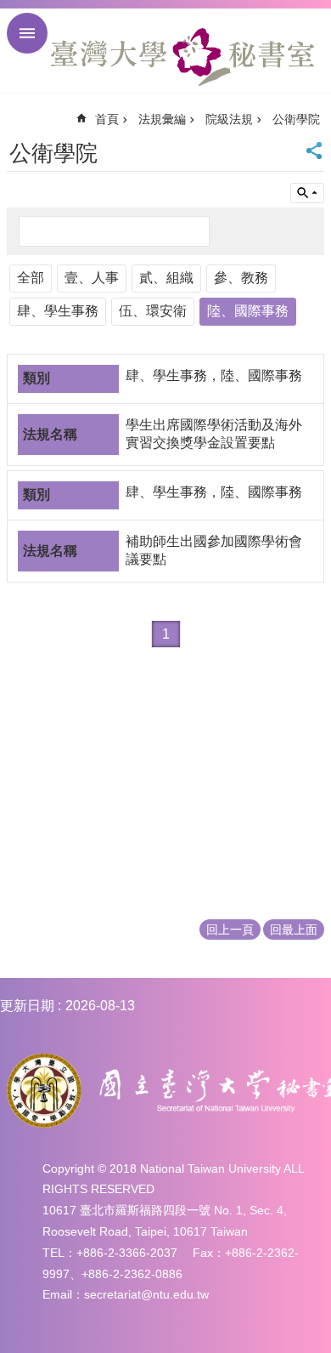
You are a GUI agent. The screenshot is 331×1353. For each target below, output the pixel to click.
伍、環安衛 (153, 311)
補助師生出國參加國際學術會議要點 (214, 550)
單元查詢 (307, 193)
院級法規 (229, 119)
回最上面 (293, 929)
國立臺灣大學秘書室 (182, 57)
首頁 (107, 119)
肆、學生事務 (57, 311)
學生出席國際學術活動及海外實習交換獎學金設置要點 (214, 434)
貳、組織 (166, 277)
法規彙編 (162, 119)
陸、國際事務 (248, 311)
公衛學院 (296, 119)
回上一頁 (230, 929)
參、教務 (241, 277)
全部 (30, 277)
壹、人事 (92, 277)
